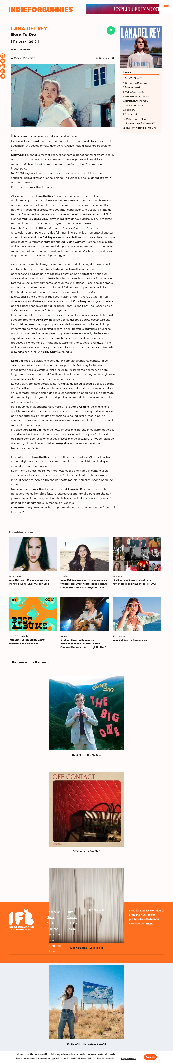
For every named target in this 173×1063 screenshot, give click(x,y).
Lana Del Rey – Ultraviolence (130, 640)
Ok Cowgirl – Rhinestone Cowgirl (86, 1044)
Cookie (71, 929)
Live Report (54, 934)
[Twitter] (2, 60)
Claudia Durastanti (24, 58)
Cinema (52, 951)
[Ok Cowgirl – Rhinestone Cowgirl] (86, 1002)
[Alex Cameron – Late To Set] (86, 905)
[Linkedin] (2, 66)
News (50, 917)
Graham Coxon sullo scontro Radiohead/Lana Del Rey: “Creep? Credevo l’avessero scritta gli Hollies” (83, 644)
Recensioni (54, 912)
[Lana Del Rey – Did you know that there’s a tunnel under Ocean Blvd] (33, 554)
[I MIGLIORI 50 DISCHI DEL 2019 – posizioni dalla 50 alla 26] (33, 614)
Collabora (73, 923)
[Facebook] (2, 55)
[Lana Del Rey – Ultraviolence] (137, 614)
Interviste (53, 940)
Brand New (54, 946)
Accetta (150, 1057)
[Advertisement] (86, 875)
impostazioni (128, 1058)
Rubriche (52, 929)
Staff (70, 912)
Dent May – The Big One (86, 755)
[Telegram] (2, 76)
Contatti (72, 917)
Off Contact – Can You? (87, 851)
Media (51, 923)
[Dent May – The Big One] (86, 713)
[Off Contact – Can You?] (86, 809)
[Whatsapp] (2, 71)
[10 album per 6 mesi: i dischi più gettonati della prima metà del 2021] (137, 554)
